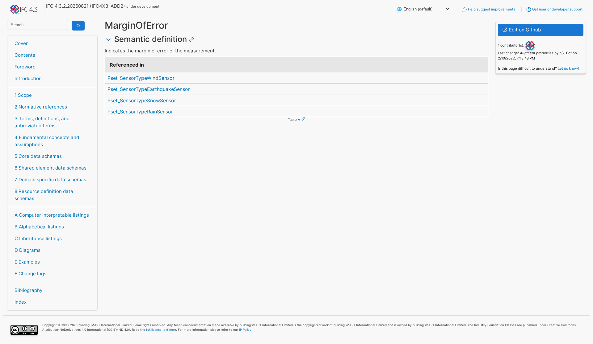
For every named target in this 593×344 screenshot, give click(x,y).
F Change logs (30, 273)
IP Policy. (245, 329)
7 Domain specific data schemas (50, 179)
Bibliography (28, 290)
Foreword (25, 67)
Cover (21, 43)
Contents (25, 55)
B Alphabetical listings (39, 227)
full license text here (161, 329)
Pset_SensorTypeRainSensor (140, 112)
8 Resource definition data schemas (44, 194)
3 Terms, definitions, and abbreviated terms (42, 122)
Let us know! (568, 68)
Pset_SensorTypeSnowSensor (141, 100)
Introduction (28, 78)
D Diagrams (27, 250)
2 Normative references (41, 107)
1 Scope (23, 95)
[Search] (78, 26)
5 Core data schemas (38, 156)
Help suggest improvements (491, 9)
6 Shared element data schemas (50, 168)
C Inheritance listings (38, 238)
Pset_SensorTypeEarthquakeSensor (148, 89)
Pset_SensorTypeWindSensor (141, 78)
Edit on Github (524, 30)
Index (21, 302)
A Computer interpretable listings (52, 215)
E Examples (27, 262)
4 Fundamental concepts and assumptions (47, 140)
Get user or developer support (556, 9)
